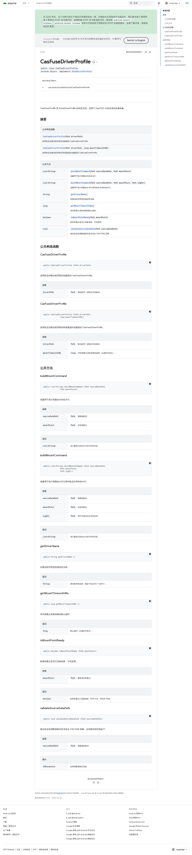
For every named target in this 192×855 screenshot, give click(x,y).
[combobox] (141, 3)
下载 (5, 822)
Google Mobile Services (139, 826)
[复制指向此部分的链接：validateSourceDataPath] (72, 708)
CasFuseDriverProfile (54, 136)
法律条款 (26, 849)
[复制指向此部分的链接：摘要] (49, 119)
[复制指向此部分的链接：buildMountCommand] (69, 376)
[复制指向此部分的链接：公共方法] (55, 368)
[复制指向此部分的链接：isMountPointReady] (67, 640)
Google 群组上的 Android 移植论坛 (80, 838)
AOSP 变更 (48, 26)
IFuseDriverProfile (82, 71)
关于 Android (8, 849)
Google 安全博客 (73, 826)
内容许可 (60, 793)
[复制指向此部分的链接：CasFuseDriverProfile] (69, 254)
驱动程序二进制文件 (11, 834)
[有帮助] (146, 52)
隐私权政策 (43, 849)
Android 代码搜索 (44, 3)
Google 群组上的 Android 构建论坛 (80, 834)
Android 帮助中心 (136, 813)
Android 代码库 (9, 813)
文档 (24, 3)
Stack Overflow (135, 830)
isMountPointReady (80, 217)
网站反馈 (54, 849)
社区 (18, 849)
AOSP (42, 52)
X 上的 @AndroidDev (74, 818)
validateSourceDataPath (83, 229)
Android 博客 (71, 822)
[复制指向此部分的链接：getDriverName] (62, 546)
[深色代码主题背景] (150, 262)
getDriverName (78, 194)
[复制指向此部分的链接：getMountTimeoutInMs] (71, 593)
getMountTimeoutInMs (81, 206)
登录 (187, 3)
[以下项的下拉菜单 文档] (29, 3)
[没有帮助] (150, 52)
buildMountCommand (80, 171)
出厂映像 (6, 830)
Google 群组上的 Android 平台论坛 (80, 830)
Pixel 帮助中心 (134, 818)
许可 (35, 849)
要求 (5, 818)
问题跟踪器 (133, 834)
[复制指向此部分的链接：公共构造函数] (61, 246)
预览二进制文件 (9, 826)
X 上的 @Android (73, 813)
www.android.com (137, 822)
